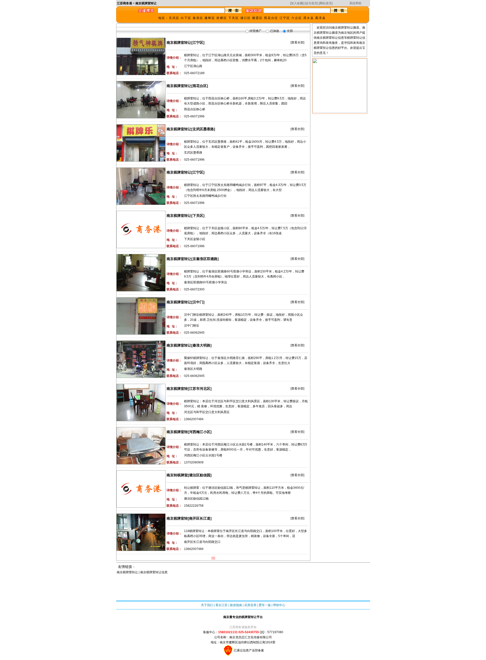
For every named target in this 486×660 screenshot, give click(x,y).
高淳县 (320, 18)
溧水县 (308, 18)
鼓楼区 (221, 18)
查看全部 (297, 42)
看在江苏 (221, 605)
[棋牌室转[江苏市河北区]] (141, 386)
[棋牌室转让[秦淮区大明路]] (141, 343)
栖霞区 (257, 18)
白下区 (186, 18)
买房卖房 (250, 605)
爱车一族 (265, 605)
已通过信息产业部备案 (248, 650)
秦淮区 (198, 18)
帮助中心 (279, 605)
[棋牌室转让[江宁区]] (141, 40)
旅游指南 (236, 605)
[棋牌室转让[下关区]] (141, 213)
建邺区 (210, 18)
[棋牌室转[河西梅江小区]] (141, 429)
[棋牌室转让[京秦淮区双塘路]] (141, 256)
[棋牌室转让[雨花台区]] (141, 83)
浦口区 (245, 18)
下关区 (233, 18)
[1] (213, 558)
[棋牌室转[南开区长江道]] (141, 516)
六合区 (296, 18)
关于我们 (207, 605)
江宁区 (284, 18)
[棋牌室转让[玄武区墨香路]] (141, 126)
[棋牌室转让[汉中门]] (141, 299)
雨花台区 (271, 18)
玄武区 (174, 18)
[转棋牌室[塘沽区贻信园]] (141, 472)
